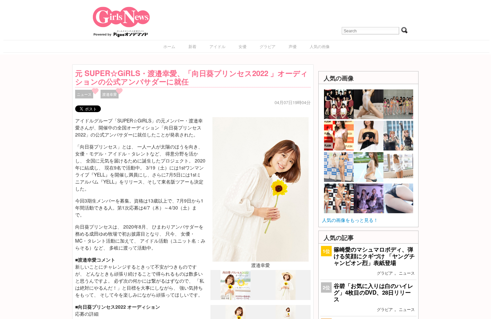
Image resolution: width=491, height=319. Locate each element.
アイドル (217, 46)
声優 (293, 46)
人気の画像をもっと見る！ (350, 220)
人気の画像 (320, 46)
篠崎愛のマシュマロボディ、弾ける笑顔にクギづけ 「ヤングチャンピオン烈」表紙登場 (374, 256)
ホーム (169, 46)
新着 (192, 46)
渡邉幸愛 (109, 94)
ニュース (84, 94)
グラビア (268, 46)
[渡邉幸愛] (260, 188)
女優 (242, 46)
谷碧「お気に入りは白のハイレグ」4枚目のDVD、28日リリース (373, 292)
